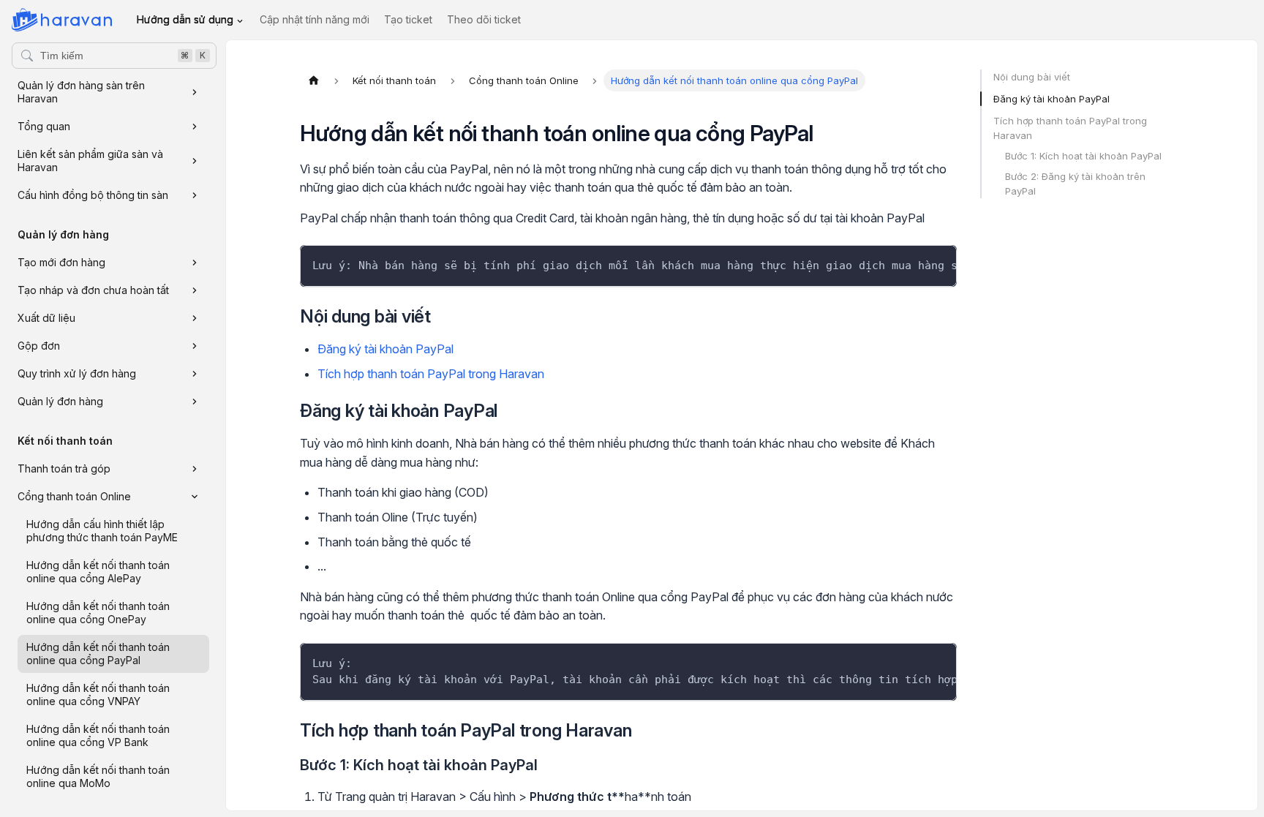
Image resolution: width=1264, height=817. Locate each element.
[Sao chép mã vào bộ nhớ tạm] (939, 263)
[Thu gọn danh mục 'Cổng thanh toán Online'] (194, 496)
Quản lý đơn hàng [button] (60, 401)
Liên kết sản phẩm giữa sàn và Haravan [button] (90, 160)
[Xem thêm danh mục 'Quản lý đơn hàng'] (194, 401)
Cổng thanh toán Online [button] (74, 496)
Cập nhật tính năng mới (314, 19)
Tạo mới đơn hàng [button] (61, 262)
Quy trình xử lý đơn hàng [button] (77, 373)
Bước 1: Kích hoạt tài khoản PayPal (1083, 156)
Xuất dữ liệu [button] (46, 318)
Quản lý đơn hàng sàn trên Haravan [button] (81, 92)
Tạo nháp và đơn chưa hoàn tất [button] (93, 290)
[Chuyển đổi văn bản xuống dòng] (912, 263)
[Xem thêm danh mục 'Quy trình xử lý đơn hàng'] (194, 373)
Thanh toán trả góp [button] (64, 468)
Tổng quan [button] (44, 126)
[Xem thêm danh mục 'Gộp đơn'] (194, 346)
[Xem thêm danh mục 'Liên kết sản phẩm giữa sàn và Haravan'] (194, 161)
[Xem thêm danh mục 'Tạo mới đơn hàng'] (194, 262)
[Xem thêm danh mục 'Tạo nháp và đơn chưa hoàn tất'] (194, 290)
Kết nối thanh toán (65, 440)
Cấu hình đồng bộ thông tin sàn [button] (93, 195)
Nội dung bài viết (1031, 77)
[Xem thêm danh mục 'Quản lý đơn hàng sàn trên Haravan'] (194, 92)
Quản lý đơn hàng (63, 234)
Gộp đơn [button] (39, 345)
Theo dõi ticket (484, 19)
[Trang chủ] (314, 80)
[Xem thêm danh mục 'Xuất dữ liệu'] (194, 318)
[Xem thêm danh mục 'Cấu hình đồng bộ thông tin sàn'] (194, 195)
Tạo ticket (408, 19)
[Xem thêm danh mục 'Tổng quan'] (194, 126)
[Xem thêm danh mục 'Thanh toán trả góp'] (194, 468)
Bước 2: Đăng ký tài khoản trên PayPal (1075, 183)
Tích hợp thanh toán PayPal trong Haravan (430, 373)
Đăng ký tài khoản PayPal (385, 349)
